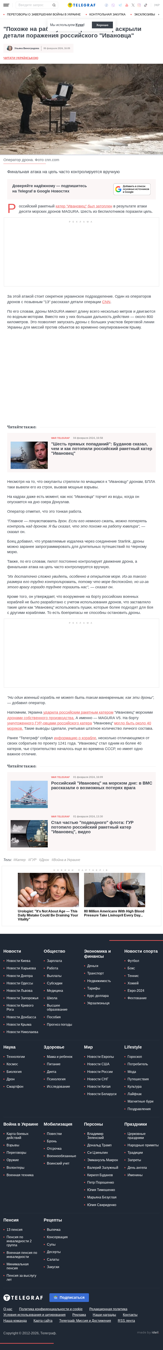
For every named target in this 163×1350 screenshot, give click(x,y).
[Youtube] (127, 5)
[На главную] (81, 5)
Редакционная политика (108, 1309)
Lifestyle (133, 1047)
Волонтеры (15, 1167)
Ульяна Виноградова (26, 48)
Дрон (11, 1079)
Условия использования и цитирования (34, 1315)
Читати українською (20, 58)
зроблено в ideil (148, 1332)
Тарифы (93, 988)
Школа (52, 998)
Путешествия (138, 1079)
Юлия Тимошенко (101, 1190)
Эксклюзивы (144, 14)
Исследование (58, 1086)
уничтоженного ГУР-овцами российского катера (49, 723)
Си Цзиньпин (97, 1152)
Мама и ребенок (59, 1056)
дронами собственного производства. (40, 718)
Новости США (98, 1064)
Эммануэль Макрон (102, 1160)
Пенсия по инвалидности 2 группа (19, 1241)
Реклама (79, 1315)
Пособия (54, 1017)
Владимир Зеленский (95, 1136)
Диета (51, 1072)
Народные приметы (143, 1145)
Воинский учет (58, 1163)
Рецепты (53, 1220)
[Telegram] (120, 5)
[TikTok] (145, 5)
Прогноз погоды (59, 1024)
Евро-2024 (136, 990)
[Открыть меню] (6, 5)
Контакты (130, 1315)
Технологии (16, 1056)
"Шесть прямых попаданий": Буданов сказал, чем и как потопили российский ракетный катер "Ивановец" (101, 449)
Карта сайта (43, 1320)
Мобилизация (58, 1124)
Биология (14, 1072)
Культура (135, 1086)
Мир (88, 1047)
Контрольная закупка (107, 14)
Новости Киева (18, 961)
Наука (9, 1047)
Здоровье (54, 1047)
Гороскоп (135, 1056)
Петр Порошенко (100, 1182)
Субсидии (54, 983)
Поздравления (139, 1109)
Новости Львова (19, 990)
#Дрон (44, 860)
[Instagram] (139, 5)
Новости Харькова (21, 968)
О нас (7, 1309)
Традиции (135, 1152)
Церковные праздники (137, 1136)
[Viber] (113, 5)
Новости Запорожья (22, 998)
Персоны (93, 1124)
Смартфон (15, 1086)
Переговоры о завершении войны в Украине (44, 14)
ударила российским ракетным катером (78, 712)
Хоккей (133, 983)
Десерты (54, 1252)
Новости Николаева (22, 1032)
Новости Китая (99, 1086)
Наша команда (15, 1320)
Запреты (134, 1160)
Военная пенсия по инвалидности (22, 1255)
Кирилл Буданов (100, 1175)
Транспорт (95, 973)
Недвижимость (99, 981)
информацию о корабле (75, 738)
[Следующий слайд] (159, 14)
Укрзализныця (98, 1003)
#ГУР (32, 860)
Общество (54, 951)
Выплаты (54, 976)
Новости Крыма (19, 1024)
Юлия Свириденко (101, 1205)
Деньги (92, 966)
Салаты (53, 1259)
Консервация (57, 1237)
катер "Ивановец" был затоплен (84, 206)
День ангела (137, 1167)
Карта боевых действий (17, 1136)
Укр (157, 5)
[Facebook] (106, 5)
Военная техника (20, 1175)
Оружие (13, 1160)
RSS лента (126, 1320)
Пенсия (11, 1220)
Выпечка (53, 1229)
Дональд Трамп (99, 1145)
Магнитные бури (140, 1101)
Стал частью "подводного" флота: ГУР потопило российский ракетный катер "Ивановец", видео (92, 827)
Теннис (133, 976)
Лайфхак (135, 1094)
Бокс (131, 968)
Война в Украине (20, 1124)
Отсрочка (54, 1148)
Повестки (54, 1134)
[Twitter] (133, 5)
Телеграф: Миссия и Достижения (85, 1320)
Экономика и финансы (97, 954)
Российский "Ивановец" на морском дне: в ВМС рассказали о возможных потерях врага (101, 785)
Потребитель (138, 1064)
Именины (135, 1175)
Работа (52, 968)
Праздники (135, 1124)
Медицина (55, 990)
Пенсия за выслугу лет (21, 1277)
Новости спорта (141, 951)
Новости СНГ (97, 1079)
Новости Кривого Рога (20, 1007)
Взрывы (13, 1145)
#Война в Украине (66, 860)
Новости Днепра (20, 976)
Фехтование (137, 998)
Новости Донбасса (21, 1017)
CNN (106, 302)
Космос (12, 1064)
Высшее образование (57, 1007)
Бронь (52, 1141)
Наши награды (104, 1315)
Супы (51, 1244)
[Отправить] (54, 5)
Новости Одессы (20, 983)
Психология (56, 1079)
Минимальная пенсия (18, 1266)
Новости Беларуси (102, 1094)
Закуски (53, 1267)
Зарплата (54, 961)
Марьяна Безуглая (102, 1197)
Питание (53, 1064)
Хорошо (102, 25)
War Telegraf (60, 438)
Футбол (133, 961)
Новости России (100, 1072)
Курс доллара (98, 996)
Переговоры (16, 1152)
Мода (132, 1072)
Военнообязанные (61, 1156)
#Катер (19, 860)
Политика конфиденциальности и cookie (51, 1309)
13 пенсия (14, 1229)
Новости (12, 951)
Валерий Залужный (102, 1167)
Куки (79, 25)
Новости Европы (100, 1056)
